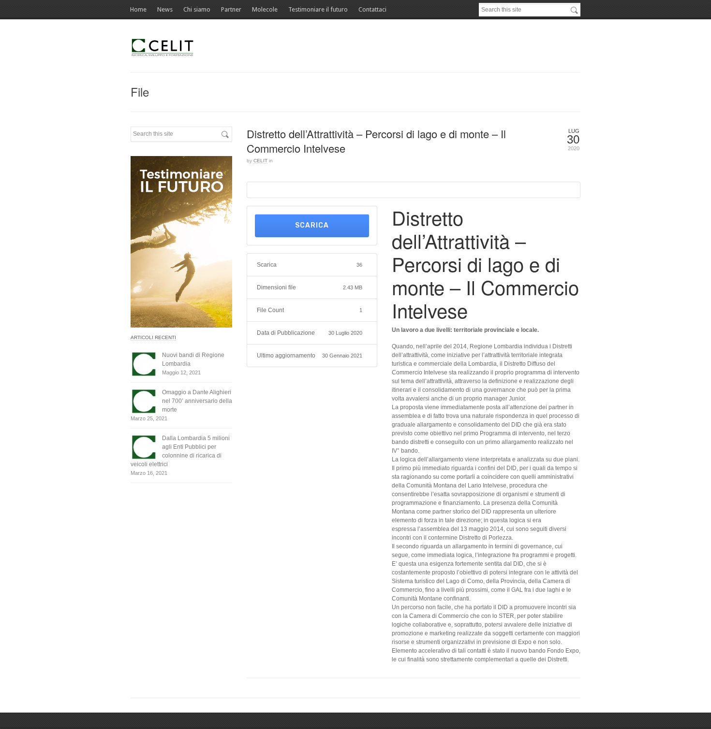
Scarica (312, 225)
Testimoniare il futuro (318, 9)
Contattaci (372, 9)
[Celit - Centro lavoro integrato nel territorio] (163, 47)
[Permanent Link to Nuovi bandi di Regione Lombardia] (144, 364)
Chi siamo (196, 9)
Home (138, 9)
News (165, 9)
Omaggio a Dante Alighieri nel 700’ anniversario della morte (197, 401)
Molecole (265, 9)
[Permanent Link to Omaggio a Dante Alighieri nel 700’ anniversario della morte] (144, 401)
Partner (231, 9)
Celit (260, 160)
